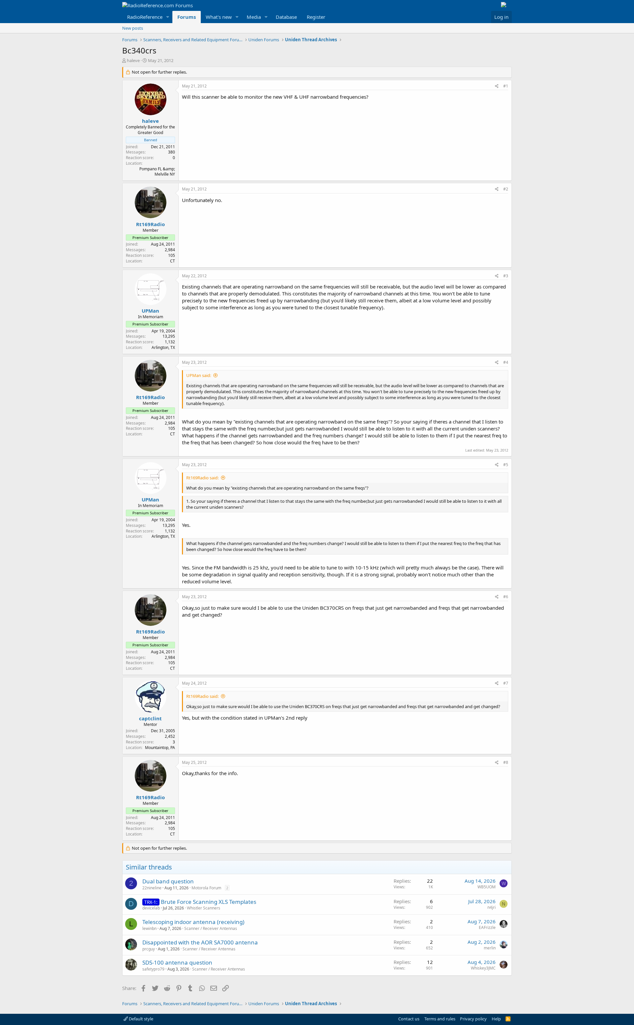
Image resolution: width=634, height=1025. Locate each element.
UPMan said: (198, 375)
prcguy (148, 949)
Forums (186, 17)
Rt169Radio (150, 224)
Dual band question (168, 881)
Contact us (408, 1019)
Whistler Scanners (203, 908)
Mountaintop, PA (160, 747)
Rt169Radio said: (202, 478)
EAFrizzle (487, 927)
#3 (505, 276)
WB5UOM (486, 887)
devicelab (151, 908)
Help (496, 1019)
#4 (505, 362)
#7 (505, 683)
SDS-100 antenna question (177, 962)
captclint (150, 718)
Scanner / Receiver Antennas (210, 928)
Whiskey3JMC (483, 968)
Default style (140, 1019)
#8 (505, 762)
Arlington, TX (163, 347)
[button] (167, 17)
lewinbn (149, 928)
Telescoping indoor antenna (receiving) (193, 922)
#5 (505, 464)
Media (254, 17)
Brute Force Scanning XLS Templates (208, 901)
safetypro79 (153, 969)
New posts (132, 28)
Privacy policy (473, 1019)
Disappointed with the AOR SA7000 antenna (200, 942)
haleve (133, 60)
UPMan (150, 310)
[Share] (497, 86)
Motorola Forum (206, 888)
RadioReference (144, 17)
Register (316, 17)
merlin (490, 948)
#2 (505, 189)
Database (286, 17)
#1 (505, 86)
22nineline (151, 888)
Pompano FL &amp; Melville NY (157, 171)
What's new (219, 17)
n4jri (491, 907)
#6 (505, 596)
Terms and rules (439, 1019)
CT (172, 261)
